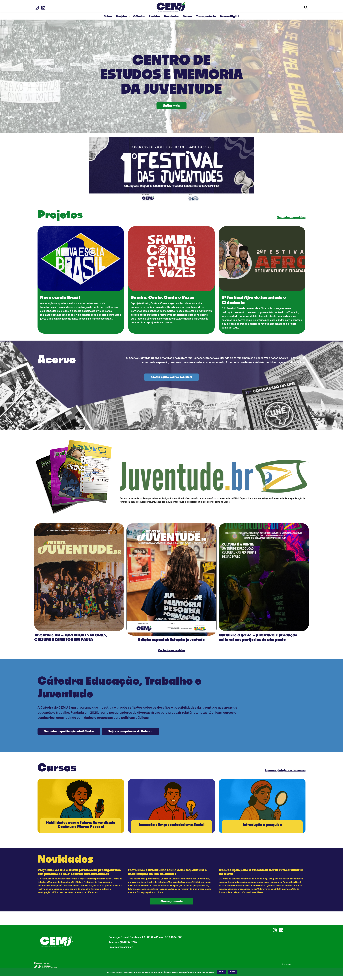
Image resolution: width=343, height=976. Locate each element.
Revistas (154, 16)
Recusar (232, 972)
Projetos (121, 16)
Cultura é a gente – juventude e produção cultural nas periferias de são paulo (258, 637)
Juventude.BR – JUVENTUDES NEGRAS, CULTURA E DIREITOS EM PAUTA (70, 637)
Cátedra (139, 16)
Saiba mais (171, 105)
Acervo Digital (229, 16)
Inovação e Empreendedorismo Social (171, 825)
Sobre (108, 16)
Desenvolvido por (42, 963)
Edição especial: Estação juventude (171, 640)
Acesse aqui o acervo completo (171, 377)
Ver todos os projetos (291, 217)
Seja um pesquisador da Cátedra (130, 731)
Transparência (206, 16)
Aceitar (221, 972)
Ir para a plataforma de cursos (285, 770)
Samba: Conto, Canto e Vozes (162, 297)
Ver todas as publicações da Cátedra (69, 731)
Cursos (187, 16)
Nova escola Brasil (60, 297)
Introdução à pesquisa (262, 825)
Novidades (171, 16)
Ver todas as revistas (171, 650)
